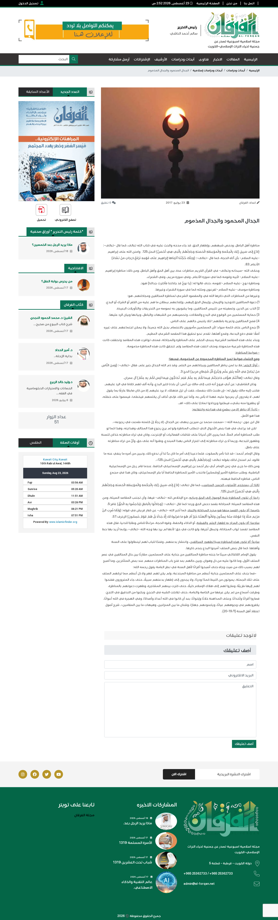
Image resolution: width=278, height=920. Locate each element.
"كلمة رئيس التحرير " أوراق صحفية (56, 231)
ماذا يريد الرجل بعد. (137, 823)
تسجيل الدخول (28, 3)
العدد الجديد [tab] (69, 92)
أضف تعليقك (244, 744)
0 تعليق (106, 202)
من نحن (231, 3)
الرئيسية (254, 70)
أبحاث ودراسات (235, 70)
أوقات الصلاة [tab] (69, 442)
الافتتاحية (75, 268)
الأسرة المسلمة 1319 (135, 843)
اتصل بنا (249, 3)
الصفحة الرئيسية (208, 3)
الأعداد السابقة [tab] (37, 92)
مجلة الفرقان (84, 815)
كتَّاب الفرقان (73, 305)
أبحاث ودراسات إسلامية (207, 70)
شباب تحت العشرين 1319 (132, 862)
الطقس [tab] (35, 442)
